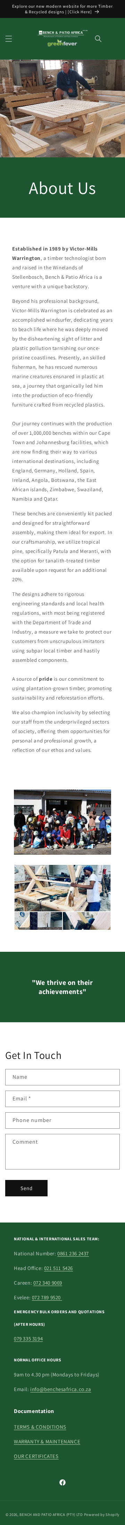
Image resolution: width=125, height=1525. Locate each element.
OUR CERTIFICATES (36, 1456)
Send (26, 1188)
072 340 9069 (47, 1282)
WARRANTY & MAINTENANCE (47, 1441)
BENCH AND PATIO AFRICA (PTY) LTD (51, 1514)
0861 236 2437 (73, 1253)
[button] (8, 38)
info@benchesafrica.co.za (60, 1389)
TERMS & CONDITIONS (40, 1426)
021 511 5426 (58, 1268)
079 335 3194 (28, 1338)
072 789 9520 (47, 1297)
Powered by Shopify (102, 1514)
